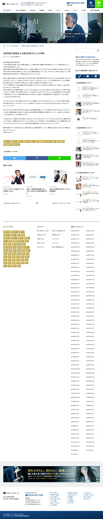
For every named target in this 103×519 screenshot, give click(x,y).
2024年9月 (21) (90, 275)
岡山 (5, 259)
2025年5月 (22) (90, 259)
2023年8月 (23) (75, 304)
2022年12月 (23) (75, 320)
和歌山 (26, 256)
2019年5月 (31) (90, 405)
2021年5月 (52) (90, 357)
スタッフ (58, 10)
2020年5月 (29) (90, 381)
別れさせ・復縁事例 (20, 10)
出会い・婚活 (16, 144)
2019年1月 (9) (89, 413)
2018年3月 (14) (90, 434)
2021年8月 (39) (75, 352)
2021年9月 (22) (90, 348)
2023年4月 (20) (75, 312)
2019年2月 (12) (75, 413)
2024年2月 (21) (75, 292)
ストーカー (26, 247)
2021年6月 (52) (75, 357)
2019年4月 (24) (75, 409)
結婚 (58, 141)
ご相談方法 (32, 10)
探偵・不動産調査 (95, 10)
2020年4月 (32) (75, 385)
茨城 (23, 250)
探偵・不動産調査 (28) (57, 247)
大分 (5, 265)
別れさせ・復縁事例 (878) (58, 231)
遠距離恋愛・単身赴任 (46, 141)
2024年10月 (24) (75, 275)
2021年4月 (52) (75, 361)
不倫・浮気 (6, 238)
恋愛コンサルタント (55, 503)
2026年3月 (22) (90, 239)
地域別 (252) (40, 239)
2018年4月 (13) (75, 434)
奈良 (22, 256)
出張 (23, 235)
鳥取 (14, 259)
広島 (9, 259)
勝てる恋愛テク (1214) (43, 231)
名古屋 (14, 253)
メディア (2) (55, 243)
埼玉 (15, 250)
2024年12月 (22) (75, 271)
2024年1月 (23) (90, 292)
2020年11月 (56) (90, 369)
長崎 (26, 262)
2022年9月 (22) (90, 324)
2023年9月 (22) (90, 300)
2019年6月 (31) (75, 405)
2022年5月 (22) (90, 332)
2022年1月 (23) (90, 340)
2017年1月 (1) (74, 454)
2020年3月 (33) (90, 385)
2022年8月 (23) (75, 328)
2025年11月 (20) (90, 247)
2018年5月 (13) (90, 430)
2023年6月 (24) (75, 308)
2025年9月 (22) (90, 251)
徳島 (22, 259)
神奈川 (28, 250)
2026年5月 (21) (90, 235)
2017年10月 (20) (75, 446)
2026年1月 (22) (90, 243)
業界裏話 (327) (56, 235)
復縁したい (6, 141)
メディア (75, 10)
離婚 (38, 141)
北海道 (5, 250)
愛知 (9, 253)
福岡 (22, 262)
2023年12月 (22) (75, 296)
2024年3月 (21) (90, 287)
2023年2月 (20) (75, 316)
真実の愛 (27, 141)
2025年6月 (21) (75, 259)
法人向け (84, 10)
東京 (10, 250)
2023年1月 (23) (90, 316)
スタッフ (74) (55, 239)
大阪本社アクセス (72, 495)
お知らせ (67, 10)
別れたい (21, 231)
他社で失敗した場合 (55, 499)
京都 (5, 256)
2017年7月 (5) (89, 450)
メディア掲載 (53, 501)
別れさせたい (14, 231)
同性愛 (13, 247)
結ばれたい (14, 141)
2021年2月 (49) (75, 365)
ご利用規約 (71, 501)
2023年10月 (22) (75, 300)
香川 (5, 262)
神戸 (18, 256)
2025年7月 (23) (90, 255)
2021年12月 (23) (75, 344)
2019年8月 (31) (75, 401)
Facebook (88, 497)
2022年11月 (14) (90, 320)
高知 (14, 262)
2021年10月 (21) (75, 348)
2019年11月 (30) (90, 393)
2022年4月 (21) (75, 336)
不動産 (23, 244)
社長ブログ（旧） (90, 495)
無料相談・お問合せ (73, 493)
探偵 (19, 235)
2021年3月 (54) (90, 361)
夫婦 (63, 141)
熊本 (18, 262)
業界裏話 (42, 10)
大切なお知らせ (54, 497)
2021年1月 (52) (90, 365)
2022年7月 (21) (90, 328)
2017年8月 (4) (74, 450)
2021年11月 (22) (90, 344)
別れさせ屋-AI (53, 493)
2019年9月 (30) (90, 397)
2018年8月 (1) (74, 426)
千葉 (19, 250)
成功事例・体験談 (54, 495)
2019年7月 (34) (90, 401)
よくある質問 (53, 505)
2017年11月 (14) (90, 442)
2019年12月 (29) (75, 393)
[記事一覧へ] (37, 203)
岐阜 (19, 253)
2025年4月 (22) (75, 263)
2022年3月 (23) (90, 336)
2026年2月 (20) (75, 243)
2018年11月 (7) (90, 417)
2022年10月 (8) (75, 324)
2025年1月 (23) (90, 267)
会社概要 (70, 497)
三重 (23, 253)
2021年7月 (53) (90, 352)
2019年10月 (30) (75, 397)
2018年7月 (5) (89, 426)
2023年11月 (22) (90, 296)
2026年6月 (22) (75, 235)
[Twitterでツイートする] (14, 158)
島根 (18, 259)
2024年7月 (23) (90, 279)
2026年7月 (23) (90, 231)
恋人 (54, 141)
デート (32, 141)
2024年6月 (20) (75, 283)
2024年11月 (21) (90, 271)
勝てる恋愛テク (7, 10)
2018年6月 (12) (75, 430)
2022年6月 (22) (75, 332)
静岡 (5, 253)
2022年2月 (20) (75, 340)
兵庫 (14, 256)
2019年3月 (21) (90, 409)
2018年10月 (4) (75, 421)
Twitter (88, 499)
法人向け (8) (40, 247)
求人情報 (70, 499)
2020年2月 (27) (75, 389)
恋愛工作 (13, 235)
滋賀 (27, 253)
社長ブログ (88, 493)
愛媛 (9, 262)
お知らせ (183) (40, 243)
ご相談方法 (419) (41, 235)
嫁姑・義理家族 (7, 144)
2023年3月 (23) (90, 312)
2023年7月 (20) (90, 304)
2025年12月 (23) (75, 247)
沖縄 (19, 265)
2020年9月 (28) (90, 373)
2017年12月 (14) (75, 442)
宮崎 (9, 265)
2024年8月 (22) (75, 279)
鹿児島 (14, 265)
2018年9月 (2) (89, 421)
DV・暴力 (19, 247)
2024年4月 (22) (75, 287)
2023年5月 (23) (90, 308)
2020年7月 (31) (90, 377)
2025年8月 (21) (75, 255)
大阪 (9, 256)
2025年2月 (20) (75, 267)
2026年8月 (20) (75, 231)
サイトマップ (71, 503)
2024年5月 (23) (90, 283)
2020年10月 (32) (75, 373)
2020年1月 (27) (90, 389)
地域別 (50, 10)
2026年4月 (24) (75, 239)
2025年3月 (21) (90, 263)
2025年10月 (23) (75, 251)
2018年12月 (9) (75, 417)
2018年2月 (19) (75, 438)
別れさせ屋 (6, 231)
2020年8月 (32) (75, 377)
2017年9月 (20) (90, 446)
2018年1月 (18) (90, 438)
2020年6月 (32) (75, 381)
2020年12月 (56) (75, 369)
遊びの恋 (21, 141)
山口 (26, 259)
